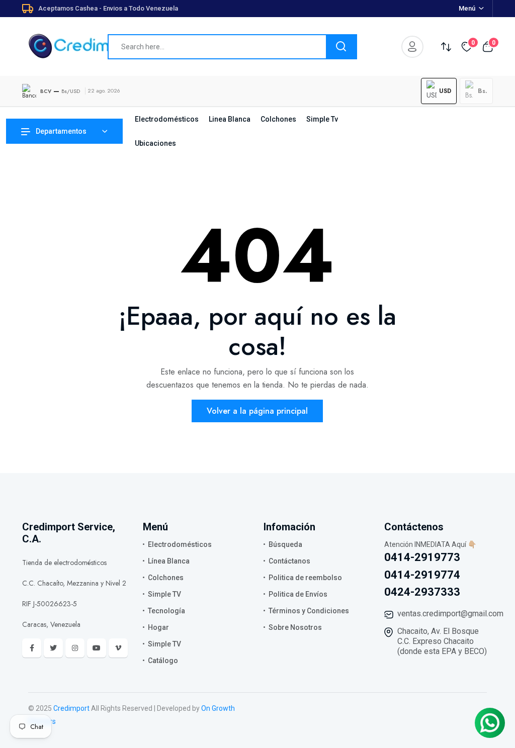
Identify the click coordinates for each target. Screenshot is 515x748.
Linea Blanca (229, 119)
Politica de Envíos (298, 594)
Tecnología (166, 611)
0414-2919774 (422, 575)
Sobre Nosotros (295, 627)
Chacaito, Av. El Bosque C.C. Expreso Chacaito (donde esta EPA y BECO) (442, 641)
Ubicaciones (155, 143)
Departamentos (61, 131)
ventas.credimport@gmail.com (450, 613)
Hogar (158, 627)
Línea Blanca (169, 561)
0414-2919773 (422, 557)
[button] (439, 91)
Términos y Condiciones (309, 611)
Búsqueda (285, 544)
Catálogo (163, 661)
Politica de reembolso (305, 578)
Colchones (278, 119)
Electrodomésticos (167, 119)
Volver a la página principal (257, 411)
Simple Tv (322, 119)
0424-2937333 (422, 592)
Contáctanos (289, 561)
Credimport (71, 708)
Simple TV (164, 594)
